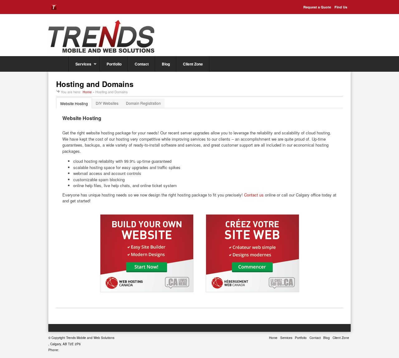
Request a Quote (317, 7)
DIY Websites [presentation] (107, 103)
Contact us (254, 195)
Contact (142, 64)
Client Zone (193, 64)
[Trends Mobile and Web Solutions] (101, 37)
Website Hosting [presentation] (74, 103)
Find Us (340, 7)
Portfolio (114, 64)
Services (80, 66)
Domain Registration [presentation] (143, 103)
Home (58, 64)
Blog (166, 64)
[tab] (74, 103)
